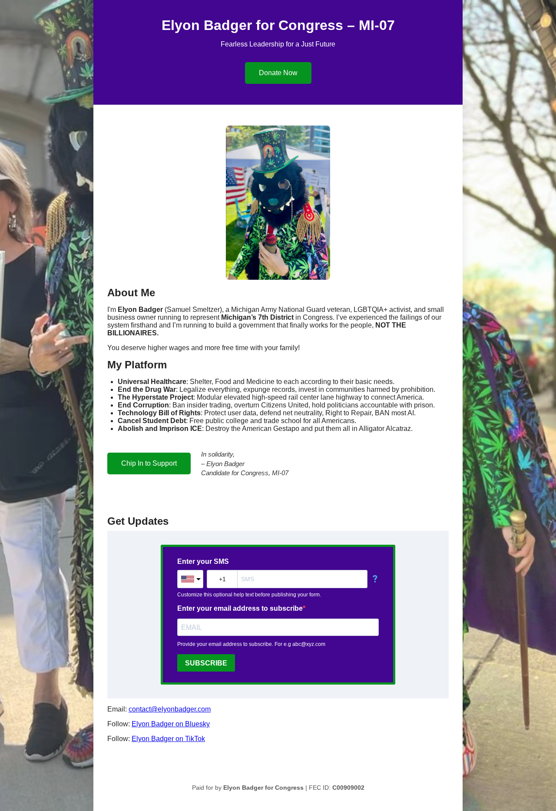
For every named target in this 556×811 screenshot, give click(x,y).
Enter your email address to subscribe (240, 608)
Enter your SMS (203, 561)
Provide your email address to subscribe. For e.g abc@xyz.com (251, 644)
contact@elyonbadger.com (170, 709)
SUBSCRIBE (206, 663)
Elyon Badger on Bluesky (171, 724)
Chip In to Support (149, 463)
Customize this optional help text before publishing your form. (249, 595)
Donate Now (278, 72)
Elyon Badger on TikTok (168, 738)
